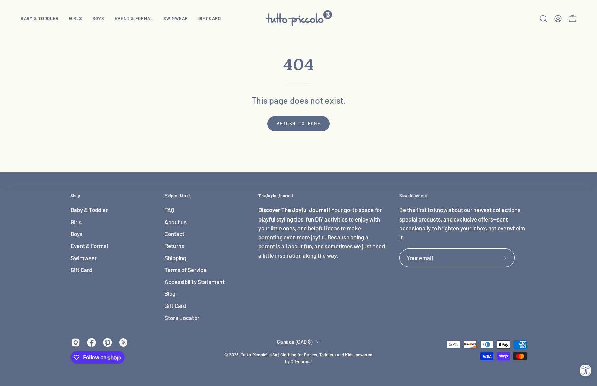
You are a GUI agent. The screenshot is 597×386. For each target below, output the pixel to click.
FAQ (169, 209)
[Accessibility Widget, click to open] (586, 370)
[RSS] (123, 342)
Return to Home (298, 123)
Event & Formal (89, 245)
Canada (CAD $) (294, 342)
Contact (174, 233)
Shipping (175, 257)
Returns (174, 245)
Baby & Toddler (89, 209)
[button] (75, 18)
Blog (170, 293)
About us (175, 221)
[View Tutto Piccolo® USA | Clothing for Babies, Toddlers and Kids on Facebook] (91, 342)
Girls (76, 221)
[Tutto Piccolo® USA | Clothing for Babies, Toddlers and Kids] (298, 18)
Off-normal (301, 361)
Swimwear (83, 257)
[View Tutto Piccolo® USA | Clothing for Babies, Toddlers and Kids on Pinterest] (107, 342)
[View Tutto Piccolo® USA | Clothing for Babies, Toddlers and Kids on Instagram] (75, 342)
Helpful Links (177, 195)
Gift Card (81, 269)
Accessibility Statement (194, 281)
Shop (75, 195)
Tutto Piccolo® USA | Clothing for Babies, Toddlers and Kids (297, 354)
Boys (76, 233)
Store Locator (181, 317)
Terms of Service (185, 269)
